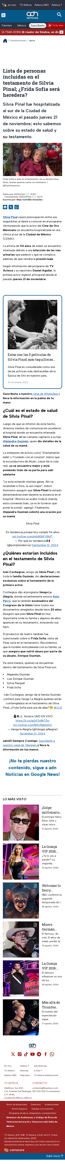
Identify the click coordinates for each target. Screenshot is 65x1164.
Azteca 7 (57, 4)
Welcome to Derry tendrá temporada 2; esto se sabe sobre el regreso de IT (52, 887)
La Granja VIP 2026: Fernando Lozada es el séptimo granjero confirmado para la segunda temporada (51, 965)
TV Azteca (26, 4)
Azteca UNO (41, 4)
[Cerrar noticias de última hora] (61, 32)
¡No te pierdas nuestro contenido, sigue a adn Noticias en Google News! (32, 767)
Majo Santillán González (30, 199)
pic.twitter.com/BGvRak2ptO (32, 725)
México (22, 25)
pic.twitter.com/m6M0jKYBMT (32, 536)
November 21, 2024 (32, 733)
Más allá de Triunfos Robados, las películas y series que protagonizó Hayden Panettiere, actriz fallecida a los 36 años (51, 1004)
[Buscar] (60, 15)
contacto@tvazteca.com (45, 1088)
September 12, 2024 (45, 545)
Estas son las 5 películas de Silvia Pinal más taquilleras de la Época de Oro (30, 359)
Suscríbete (38, 25)
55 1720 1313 (38, 1091)
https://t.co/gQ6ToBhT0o (32, 720)
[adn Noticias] (33, 15)
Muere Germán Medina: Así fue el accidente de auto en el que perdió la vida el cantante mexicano (52, 926)
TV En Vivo (57, 25)
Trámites (6, 25)
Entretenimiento (18, 40)
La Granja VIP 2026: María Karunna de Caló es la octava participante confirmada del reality (52, 848)
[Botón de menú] (3, 15)
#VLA (58, 707)
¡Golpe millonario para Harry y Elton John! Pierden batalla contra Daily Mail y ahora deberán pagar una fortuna (52, 809)
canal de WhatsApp (45, 394)
